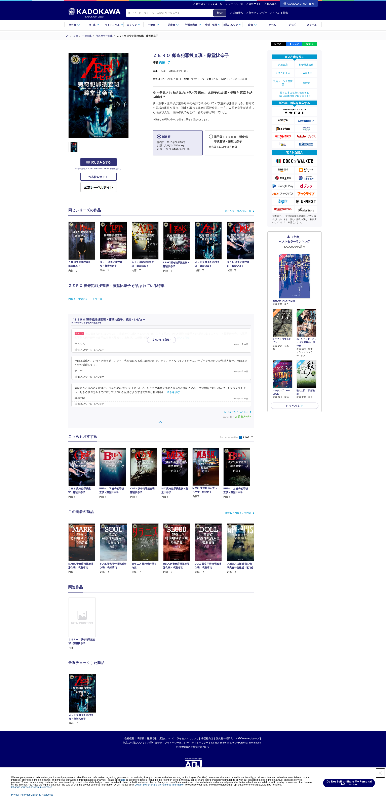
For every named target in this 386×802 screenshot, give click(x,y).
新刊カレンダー (258, 12)
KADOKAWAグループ (247, 738)
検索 (220, 12)
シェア (295, 44)
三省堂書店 (306, 73)
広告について (166, 738)
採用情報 (152, 738)
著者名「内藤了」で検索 (238, 512)
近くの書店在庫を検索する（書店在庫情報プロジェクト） (294, 94)
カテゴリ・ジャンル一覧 (209, 3)
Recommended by (229, 437)
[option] (84, 624)
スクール (312, 24)
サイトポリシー (200, 742)
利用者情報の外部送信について (193, 747)
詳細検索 (238, 12)
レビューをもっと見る (236, 412)
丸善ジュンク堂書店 (283, 83)
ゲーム (272, 24)
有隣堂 (306, 82)
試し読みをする (101, 162)
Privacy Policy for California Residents (32, 794)
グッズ (292, 24)
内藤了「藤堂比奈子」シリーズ (85, 299)
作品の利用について (134, 742)
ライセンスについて (187, 738)
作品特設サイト (98, 177)
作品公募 (272, 3)
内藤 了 (164, 62)
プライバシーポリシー (177, 742)
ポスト (280, 44)
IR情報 (140, 738)
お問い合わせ (154, 742)
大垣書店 (283, 64)
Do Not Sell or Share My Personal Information (236, 742)
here (122, 780)
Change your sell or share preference (31, 787)
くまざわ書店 (283, 73)
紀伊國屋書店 (306, 64)
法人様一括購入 (224, 738)
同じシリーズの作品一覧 (238, 211)
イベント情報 (280, 12)
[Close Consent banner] (380, 773)
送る (311, 44)
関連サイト (255, 3)
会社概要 (129, 738)
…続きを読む (182, 337)
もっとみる (293, 405)
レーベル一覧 (235, 3)
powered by (228, 417)
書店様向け (207, 738)
